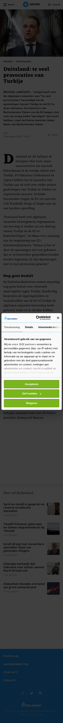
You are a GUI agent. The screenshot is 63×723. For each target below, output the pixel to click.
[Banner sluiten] (58, 318)
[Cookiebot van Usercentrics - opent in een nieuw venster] (38, 318)
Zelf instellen (29, 393)
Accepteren (31, 384)
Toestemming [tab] (12, 327)
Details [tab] (29, 327)
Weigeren (31, 403)
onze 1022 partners (24, 344)
